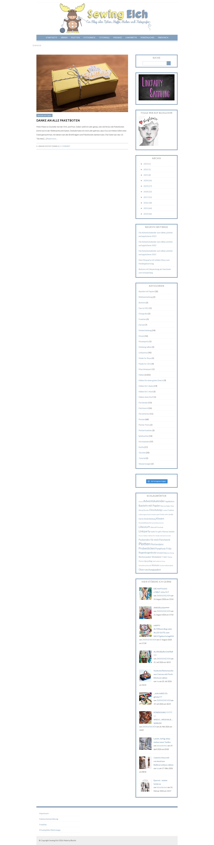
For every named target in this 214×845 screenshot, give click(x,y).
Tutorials (104, 37)
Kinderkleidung (145, 330)
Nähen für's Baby (146, 386)
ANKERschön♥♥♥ (161, 607)
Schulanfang (162, 553)
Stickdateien (144, 441)
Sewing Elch (54, 840)
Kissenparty (144, 341)
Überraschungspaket (150, 569)
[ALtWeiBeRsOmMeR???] (145, 662)
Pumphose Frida (163, 548)
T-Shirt (164, 557)
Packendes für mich (149, 539)
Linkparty (144, 531)
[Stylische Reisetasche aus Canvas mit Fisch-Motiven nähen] (145, 681)
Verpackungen (145, 464)
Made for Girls (145, 363)
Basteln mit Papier (44, 115)
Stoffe (141, 447)
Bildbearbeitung (146, 297)
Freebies (117, 37)
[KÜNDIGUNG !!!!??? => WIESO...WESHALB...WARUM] (145, 723)
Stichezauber (145, 557)
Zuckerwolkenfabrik (166, 565)
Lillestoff (144, 527)
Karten (141, 325)
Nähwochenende (165, 535)
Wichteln (155, 565)
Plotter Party (144, 425)
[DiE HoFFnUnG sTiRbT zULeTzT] (145, 599)
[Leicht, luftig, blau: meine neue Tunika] (145, 749)
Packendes (143, 402)
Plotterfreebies (145, 430)
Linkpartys (131, 37)
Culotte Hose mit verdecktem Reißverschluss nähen (163, 761)
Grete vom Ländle (166, 514)
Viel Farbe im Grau (158, 561)
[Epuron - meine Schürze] (145, 791)
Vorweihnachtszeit (145, 565)
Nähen (64, 37)
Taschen (142, 452)
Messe (141, 535)
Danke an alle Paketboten (58, 120)
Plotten (75, 37)
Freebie (164, 510)
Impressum (44, 813)
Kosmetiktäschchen (157, 523)
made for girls (156, 531)
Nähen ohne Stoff (146, 397)
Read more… (52, 138)
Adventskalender (154, 501)
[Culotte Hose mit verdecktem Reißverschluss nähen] (145, 768)
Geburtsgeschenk (145, 514)
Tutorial (142, 458)
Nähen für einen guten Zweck (151, 380)
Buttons (142, 302)
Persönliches (147, 37)
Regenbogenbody (147, 552)
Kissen (141, 336)
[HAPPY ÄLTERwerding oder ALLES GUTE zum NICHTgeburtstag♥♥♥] (145, 636)
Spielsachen (143, 436)
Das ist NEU (144, 308)
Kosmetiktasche (145, 523)
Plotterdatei (157, 544)
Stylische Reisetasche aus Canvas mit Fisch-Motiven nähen (163, 674)
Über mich (163, 37)
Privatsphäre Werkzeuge (49, 830)
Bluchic (73, 840)
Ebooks (146, 510)
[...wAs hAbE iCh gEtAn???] (145, 704)
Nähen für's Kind (146, 391)
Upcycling (148, 561)
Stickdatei (156, 557)
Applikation (169, 501)
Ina (158, 681)
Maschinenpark (145, 369)
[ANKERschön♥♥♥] (145, 618)
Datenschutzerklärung (48, 819)
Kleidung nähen (145, 347)
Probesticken (147, 548)
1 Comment (65, 146)
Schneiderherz (162, 746)
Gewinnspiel (155, 514)
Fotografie (89, 37)
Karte (141, 518)
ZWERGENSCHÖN (164, 596)
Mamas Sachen (168, 531)
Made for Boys (145, 358)
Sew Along (170, 553)
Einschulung (155, 509)
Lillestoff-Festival (156, 527)
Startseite (51, 37)
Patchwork (143, 408)
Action (141, 501)
